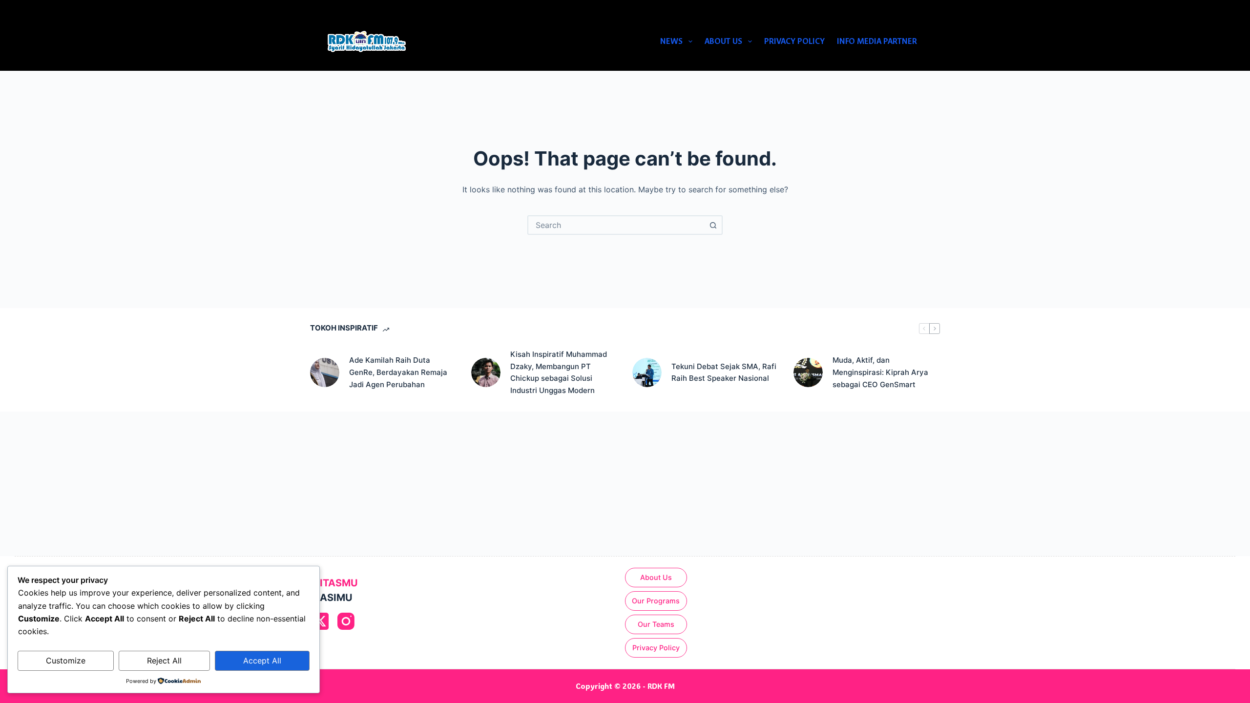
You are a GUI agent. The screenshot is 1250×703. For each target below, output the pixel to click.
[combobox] (616, 225)
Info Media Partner (877, 41)
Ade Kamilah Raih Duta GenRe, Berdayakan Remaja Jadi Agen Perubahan (398, 372)
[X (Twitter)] (320, 621)
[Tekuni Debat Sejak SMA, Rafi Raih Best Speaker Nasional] (647, 372)
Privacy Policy (794, 41)
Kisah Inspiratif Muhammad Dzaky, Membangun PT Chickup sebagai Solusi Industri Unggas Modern (558, 372)
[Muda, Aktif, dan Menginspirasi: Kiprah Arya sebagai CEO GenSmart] (808, 372)
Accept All (262, 660)
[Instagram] (345, 621)
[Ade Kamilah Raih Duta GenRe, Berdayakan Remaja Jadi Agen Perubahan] (324, 372)
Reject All (164, 660)
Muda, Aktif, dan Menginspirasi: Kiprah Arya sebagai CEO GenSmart (880, 372)
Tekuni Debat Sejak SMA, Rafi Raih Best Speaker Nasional (723, 372)
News (671, 41)
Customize (65, 660)
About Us (723, 41)
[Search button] (713, 225)
